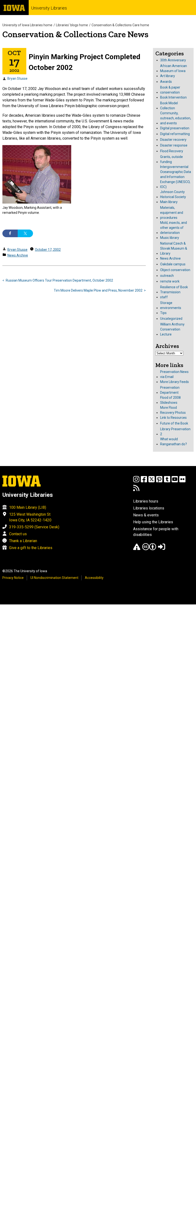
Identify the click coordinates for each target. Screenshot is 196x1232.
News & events (146, 515)
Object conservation (175, 270)
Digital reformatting (175, 134)
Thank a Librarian (23, 541)
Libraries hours (145, 501)
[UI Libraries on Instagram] (136, 481)
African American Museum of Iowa (173, 68)
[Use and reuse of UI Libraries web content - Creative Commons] (149, 549)
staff (164, 297)
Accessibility (94, 578)
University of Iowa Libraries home (27, 25)
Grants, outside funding (171, 159)
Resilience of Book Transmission (174, 289)
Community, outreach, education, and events (175, 118)
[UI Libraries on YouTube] (175, 481)
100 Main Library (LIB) (27, 507)
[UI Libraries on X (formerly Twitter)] (151, 481)
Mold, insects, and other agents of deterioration (173, 228)
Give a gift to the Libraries (30, 547)
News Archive (17, 255)
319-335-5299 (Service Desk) (34, 527)
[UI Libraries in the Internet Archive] (136, 549)
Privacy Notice (13, 578)
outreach (167, 276)
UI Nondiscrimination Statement (54, 578)
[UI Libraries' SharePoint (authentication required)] (161, 549)
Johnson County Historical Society (173, 194)
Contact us (18, 534)
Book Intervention (173, 97)
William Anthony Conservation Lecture (172, 329)
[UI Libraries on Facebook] (144, 481)
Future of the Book (174, 423)
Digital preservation (174, 128)
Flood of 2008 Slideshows (170, 400)
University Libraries (49, 7)
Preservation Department (170, 390)
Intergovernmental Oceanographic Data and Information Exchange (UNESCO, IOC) (175, 177)
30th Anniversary (173, 60)
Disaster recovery (173, 140)
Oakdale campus (172, 264)
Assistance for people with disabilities (155, 532)
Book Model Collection (169, 105)
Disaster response (173, 145)
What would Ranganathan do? (173, 441)
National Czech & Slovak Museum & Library (173, 248)
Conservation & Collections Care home (120, 25)
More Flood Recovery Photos (173, 410)
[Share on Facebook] (10, 233)
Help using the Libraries (153, 522)
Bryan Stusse (17, 78)
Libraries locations (148, 508)
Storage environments (170, 305)
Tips (163, 313)
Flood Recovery (171, 151)
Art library (167, 76)
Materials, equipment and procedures (171, 213)
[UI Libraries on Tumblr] (167, 481)
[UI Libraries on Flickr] (182, 481)
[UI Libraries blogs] (136, 490)
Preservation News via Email (174, 374)
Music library (169, 238)
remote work (170, 281)
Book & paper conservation (170, 89)
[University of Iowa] (14, 7)
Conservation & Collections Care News (75, 34)
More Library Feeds (174, 382)
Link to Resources (173, 417)
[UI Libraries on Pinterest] (159, 481)
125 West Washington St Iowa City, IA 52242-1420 (30, 517)
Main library (169, 202)
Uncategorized (171, 318)
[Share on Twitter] (25, 233)
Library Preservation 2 (175, 431)
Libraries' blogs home (72, 25)
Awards (166, 82)
